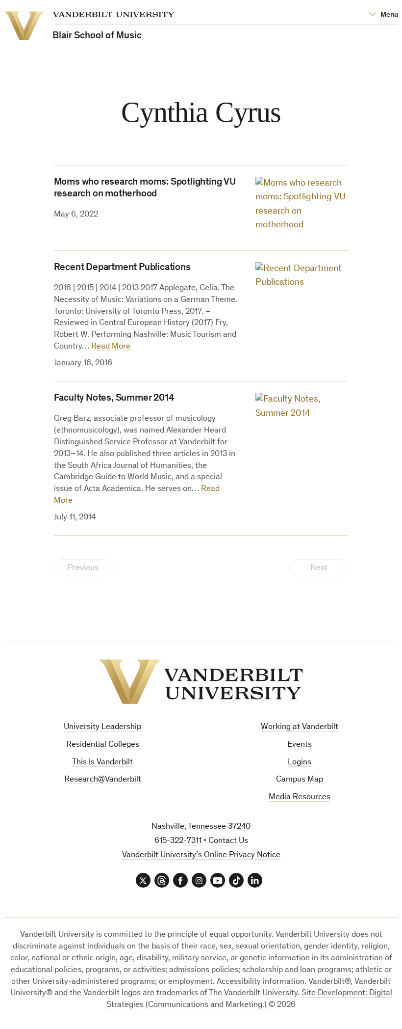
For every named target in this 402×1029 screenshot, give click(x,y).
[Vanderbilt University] (201, 681)
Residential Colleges (102, 745)
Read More (110, 347)
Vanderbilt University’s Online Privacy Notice (201, 855)
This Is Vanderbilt (102, 762)
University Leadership (102, 727)
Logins (299, 762)
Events (299, 745)
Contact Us (228, 841)
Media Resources (299, 797)
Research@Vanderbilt (102, 780)
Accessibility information (260, 982)
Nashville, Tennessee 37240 (201, 827)
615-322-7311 (177, 841)
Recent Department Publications (122, 268)
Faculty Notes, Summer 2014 (114, 399)
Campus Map (299, 780)
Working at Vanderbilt (299, 727)
